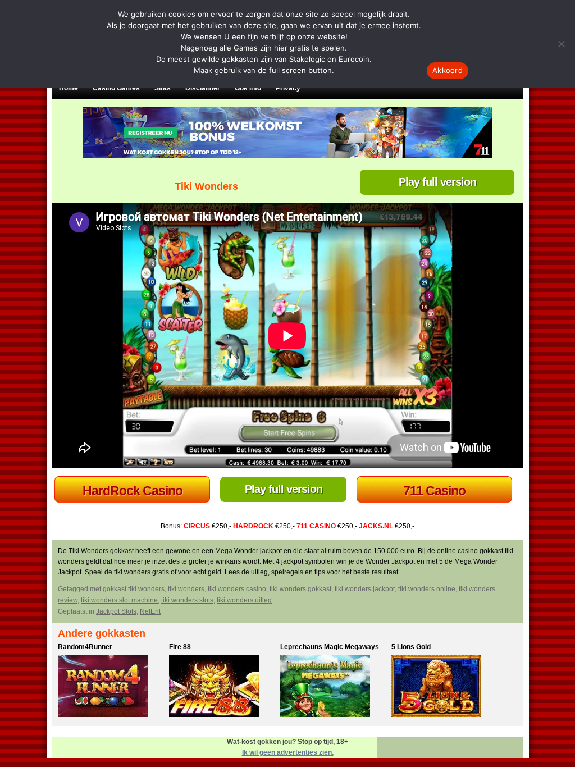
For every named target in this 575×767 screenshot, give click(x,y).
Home (68, 88)
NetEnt (150, 611)
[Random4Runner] (110, 687)
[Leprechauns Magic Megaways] (333, 687)
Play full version (437, 182)
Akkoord (447, 70)
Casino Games (116, 88)
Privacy (288, 88)
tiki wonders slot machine (119, 600)
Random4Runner (85, 647)
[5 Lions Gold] (444, 687)
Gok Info (248, 88)
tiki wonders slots (187, 600)
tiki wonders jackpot (365, 589)
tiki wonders (186, 589)
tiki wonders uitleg (244, 600)
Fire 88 (180, 647)
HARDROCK (253, 526)
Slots (162, 88)
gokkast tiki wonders (134, 589)
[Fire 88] (222, 687)
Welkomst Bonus (132, 490)
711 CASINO (316, 526)
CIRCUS (197, 526)
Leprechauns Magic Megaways (329, 647)
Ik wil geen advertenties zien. (288, 752)
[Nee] (561, 43)
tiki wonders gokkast (300, 589)
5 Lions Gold (411, 647)
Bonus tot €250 (434, 490)
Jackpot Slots (116, 611)
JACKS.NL (376, 526)
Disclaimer (202, 88)
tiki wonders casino (237, 589)
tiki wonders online (426, 589)
